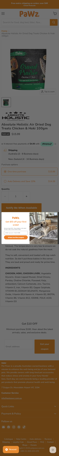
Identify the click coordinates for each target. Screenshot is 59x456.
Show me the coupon (16, 237)
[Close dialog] (55, 214)
